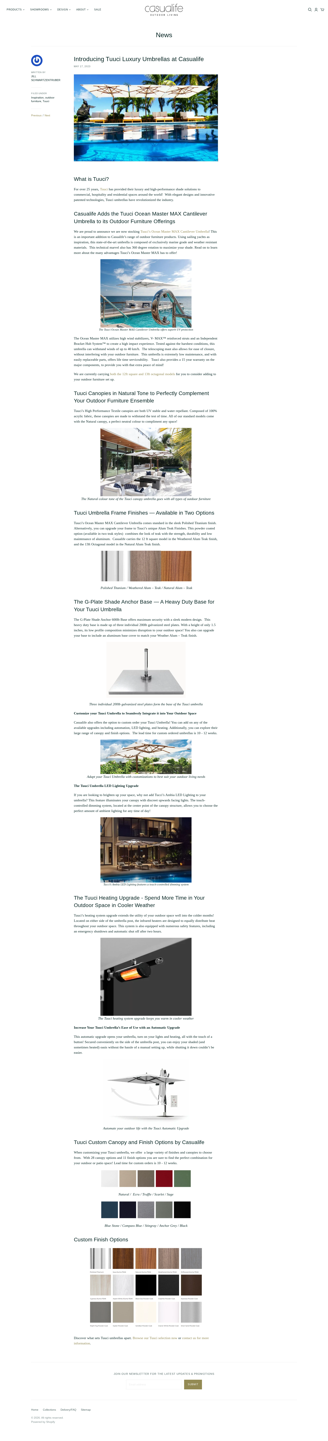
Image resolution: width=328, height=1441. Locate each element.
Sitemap (86, 1409)
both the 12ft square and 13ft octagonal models (142, 374)
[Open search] (310, 10)
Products (14, 9)
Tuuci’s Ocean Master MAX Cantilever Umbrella (174, 231)
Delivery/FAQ (68, 1409)
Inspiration (37, 97)
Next (47, 115)
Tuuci (46, 101)
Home (34, 1409)
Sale (97, 9)
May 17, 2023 (82, 66)
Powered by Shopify (43, 1421)
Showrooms (39, 9)
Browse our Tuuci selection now (155, 1338)
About (81, 9)
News (164, 35)
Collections (49, 1409)
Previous (36, 115)
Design (62, 9)
